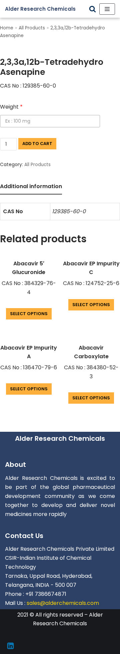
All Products (32, 28)
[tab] (31, 186)
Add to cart (37, 143)
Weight (11, 107)
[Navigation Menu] (107, 9)
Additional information (31, 186)
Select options (29, 313)
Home (6, 28)
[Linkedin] (10, 645)
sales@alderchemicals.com (63, 603)
